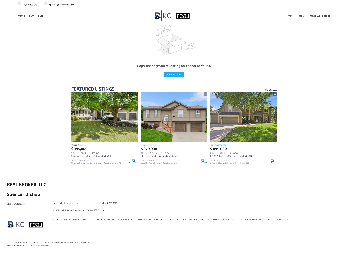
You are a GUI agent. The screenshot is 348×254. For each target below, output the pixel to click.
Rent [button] (290, 15)
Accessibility (85, 242)
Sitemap (76, 242)
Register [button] (314, 15)
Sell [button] (40, 15)
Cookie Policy (38, 242)
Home (21, 15)
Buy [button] (31, 15)
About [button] (301, 15)
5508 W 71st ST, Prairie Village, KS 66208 (91, 156)
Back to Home (174, 74)
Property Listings (65, 242)
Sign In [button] (326, 15)
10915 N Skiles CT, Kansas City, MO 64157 (160, 156)
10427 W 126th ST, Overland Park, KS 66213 (231, 156)
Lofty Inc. (19, 245)
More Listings (271, 90)
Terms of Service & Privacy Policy (19, 242)
